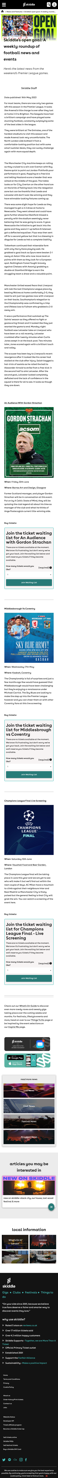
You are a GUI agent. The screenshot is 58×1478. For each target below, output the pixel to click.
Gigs (5, 1289)
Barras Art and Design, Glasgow (29, 487)
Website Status (9, 1413)
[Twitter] (3, 1457)
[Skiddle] (8, 1279)
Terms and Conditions (11, 1376)
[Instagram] (21, 1457)
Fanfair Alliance (26, 1354)
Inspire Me (38, 1023)
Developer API (8, 1417)
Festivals (31, 1289)
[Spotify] (9, 1457)
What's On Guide (28, 1006)
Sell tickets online (9, 1434)
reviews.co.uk (30, 1321)
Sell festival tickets (10, 1442)
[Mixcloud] (15, 1457)
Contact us (7, 1400)
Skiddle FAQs (8, 1438)
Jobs (5, 1404)
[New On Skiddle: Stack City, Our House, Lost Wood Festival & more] (29, 1182)
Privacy (6, 1380)
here (25, 1476)
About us (6, 1392)
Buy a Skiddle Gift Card (12, 1446)
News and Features (14, 12)
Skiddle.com (29, 4)
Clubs (17, 1289)
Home (5, 1372)
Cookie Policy (8, 1384)
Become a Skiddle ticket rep (13, 1425)
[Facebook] (26, 1457)
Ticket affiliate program (12, 1421)
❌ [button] (43, 1476)
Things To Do (22, 1020)
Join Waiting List (29, 582)
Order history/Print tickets (13, 1396)
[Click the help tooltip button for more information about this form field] (50, 567)
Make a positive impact (34, 1359)
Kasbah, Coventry (21, 672)
